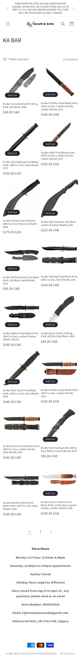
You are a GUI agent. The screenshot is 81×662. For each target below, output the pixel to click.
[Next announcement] (73, 8)
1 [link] (30, 531)
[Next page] (51, 531)
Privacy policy (68, 653)
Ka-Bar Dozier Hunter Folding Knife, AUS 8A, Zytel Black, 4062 (58, 335)
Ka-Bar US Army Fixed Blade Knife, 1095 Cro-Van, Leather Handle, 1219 (59, 393)
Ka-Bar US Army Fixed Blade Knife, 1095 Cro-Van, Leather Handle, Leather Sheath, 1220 (59, 106)
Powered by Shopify (47, 653)
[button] (8, 23)
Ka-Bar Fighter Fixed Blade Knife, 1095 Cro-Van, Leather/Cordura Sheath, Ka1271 (21, 336)
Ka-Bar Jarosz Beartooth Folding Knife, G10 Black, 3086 (20, 105)
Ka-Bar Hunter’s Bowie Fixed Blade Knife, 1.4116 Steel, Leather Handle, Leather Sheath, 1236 (59, 505)
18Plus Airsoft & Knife (25, 653)
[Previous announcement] (7, 8)
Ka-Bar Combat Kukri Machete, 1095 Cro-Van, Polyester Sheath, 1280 (20, 223)
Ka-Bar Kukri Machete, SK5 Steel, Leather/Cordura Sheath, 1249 (58, 223)
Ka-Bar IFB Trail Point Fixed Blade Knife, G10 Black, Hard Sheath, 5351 (21, 280)
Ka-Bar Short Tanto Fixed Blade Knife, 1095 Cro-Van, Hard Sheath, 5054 (21, 393)
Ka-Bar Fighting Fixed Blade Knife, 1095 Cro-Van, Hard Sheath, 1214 (59, 278)
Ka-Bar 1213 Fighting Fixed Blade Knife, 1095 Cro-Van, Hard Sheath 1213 (21, 165)
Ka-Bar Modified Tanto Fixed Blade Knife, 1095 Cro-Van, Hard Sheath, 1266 (20, 505)
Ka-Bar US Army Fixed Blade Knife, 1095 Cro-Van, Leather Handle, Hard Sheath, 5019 (21, 449)
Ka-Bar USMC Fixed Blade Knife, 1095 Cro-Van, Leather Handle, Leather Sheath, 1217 (58, 155)
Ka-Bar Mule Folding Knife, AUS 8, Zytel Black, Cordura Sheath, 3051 (59, 449)
